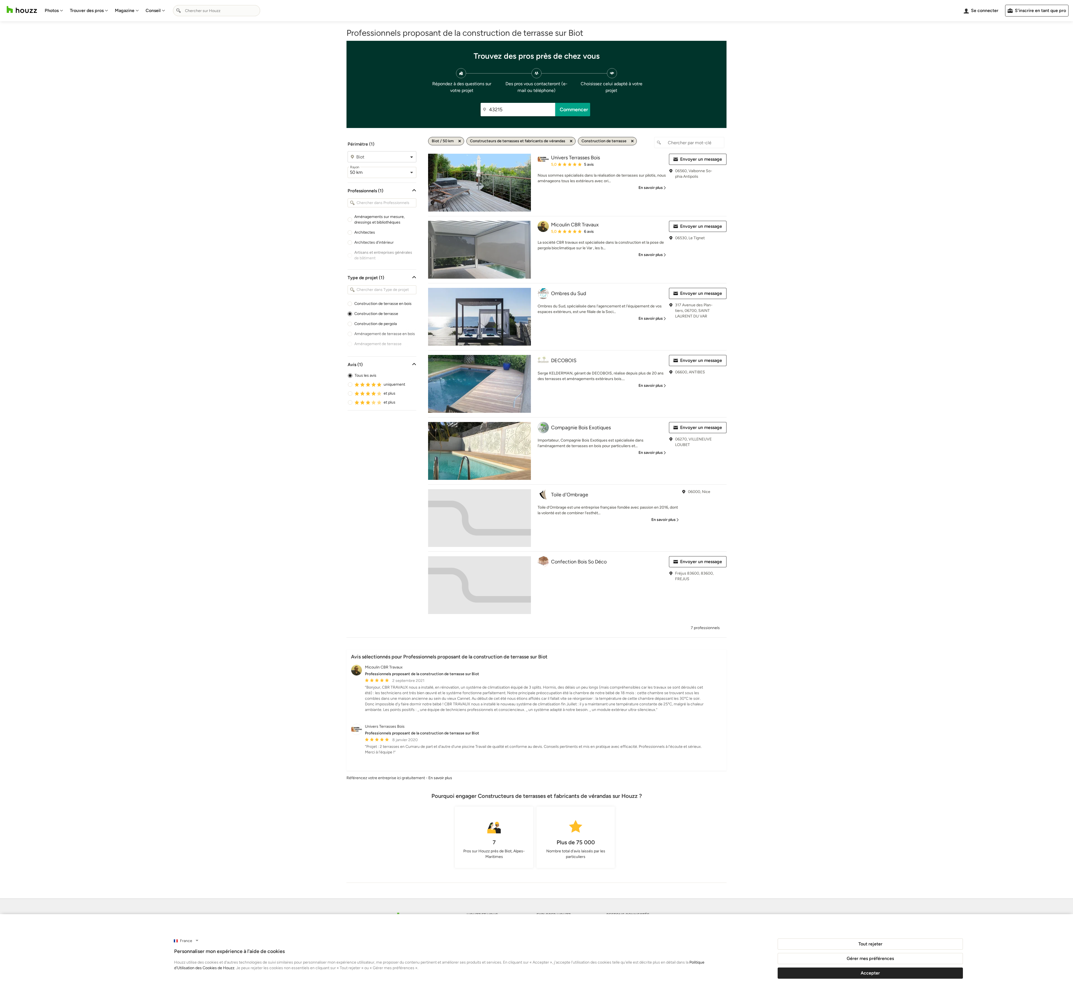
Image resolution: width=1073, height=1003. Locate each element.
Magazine (124, 10)
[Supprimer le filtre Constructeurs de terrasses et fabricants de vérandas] (571, 141)
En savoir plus (440, 778)
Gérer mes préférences (870, 958)
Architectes (364, 232)
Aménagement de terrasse (378, 344)
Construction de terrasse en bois (383, 303)
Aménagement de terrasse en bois (384, 333)
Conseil (153, 10)
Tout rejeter (870, 944)
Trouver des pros (87, 10)
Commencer (574, 109)
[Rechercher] (178, 10)
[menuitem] (54, 10)
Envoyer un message (701, 159)
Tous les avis (365, 375)
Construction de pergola (375, 323)
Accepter (870, 973)
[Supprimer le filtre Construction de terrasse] (632, 141)
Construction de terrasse (376, 313)
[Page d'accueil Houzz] (21, 9)
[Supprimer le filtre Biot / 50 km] (459, 141)
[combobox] (216, 10)
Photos (52, 10)
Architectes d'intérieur (374, 242)
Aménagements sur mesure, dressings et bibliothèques (379, 219)
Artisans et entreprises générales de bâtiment (383, 255)
